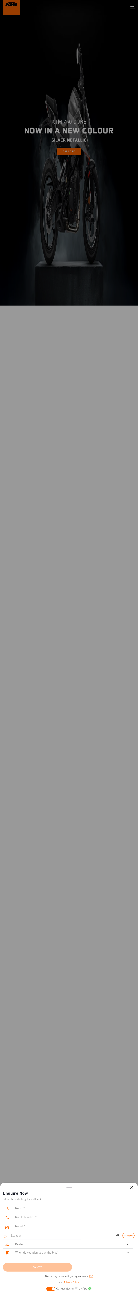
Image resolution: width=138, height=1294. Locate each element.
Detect (129, 1235)
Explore (69, 151)
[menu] (133, 7)
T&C (91, 1276)
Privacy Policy (71, 1282)
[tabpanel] (69, 153)
